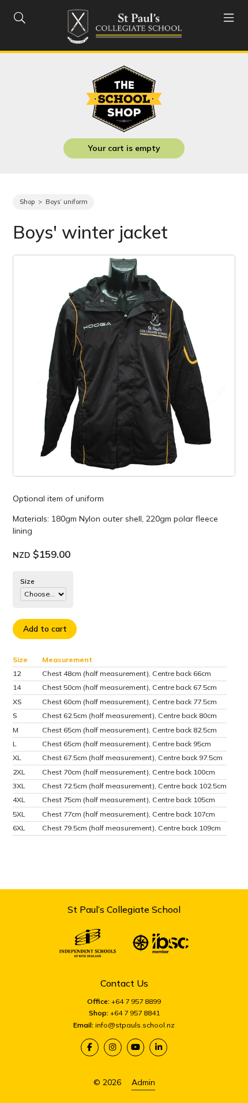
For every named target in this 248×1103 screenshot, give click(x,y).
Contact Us (124, 983)
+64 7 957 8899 (136, 1001)
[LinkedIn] (158, 1047)
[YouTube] (136, 1047)
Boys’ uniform (67, 202)
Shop (27, 202)
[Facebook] (90, 1047)
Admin (143, 1082)
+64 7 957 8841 (135, 1012)
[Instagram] (113, 1047)
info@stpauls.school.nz (135, 1025)
